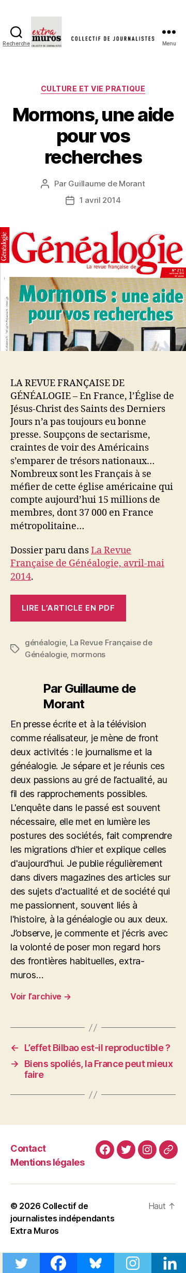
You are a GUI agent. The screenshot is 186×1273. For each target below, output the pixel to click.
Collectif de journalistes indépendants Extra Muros (62, 1218)
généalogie (45, 642)
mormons (88, 654)
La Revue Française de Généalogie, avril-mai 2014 (87, 563)
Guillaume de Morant (106, 183)
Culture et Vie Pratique (93, 88)
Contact (28, 1148)
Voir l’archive (40, 996)
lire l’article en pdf (68, 608)
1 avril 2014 (100, 200)
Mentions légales (47, 1162)
